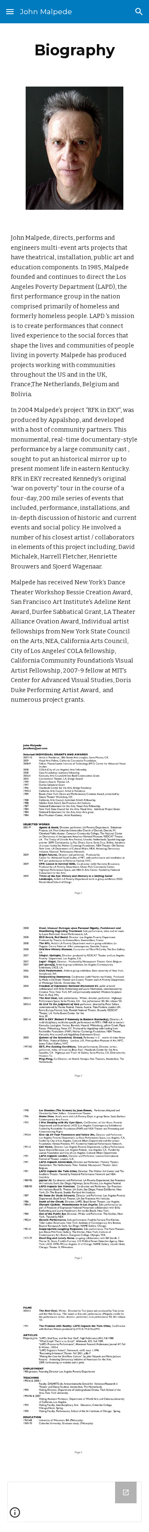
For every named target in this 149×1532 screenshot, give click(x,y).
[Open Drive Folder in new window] (126, 1492)
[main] (74, 50)
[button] (10, 11)
